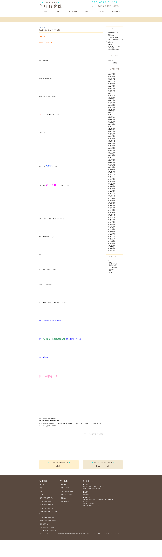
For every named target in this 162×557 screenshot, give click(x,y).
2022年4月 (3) (111, 135)
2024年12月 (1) (111, 92)
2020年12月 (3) (111, 157)
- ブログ (41, 491)
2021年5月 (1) (111, 150)
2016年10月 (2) (111, 238)
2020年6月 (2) (111, 162)
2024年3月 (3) (111, 107)
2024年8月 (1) (111, 99)
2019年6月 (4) (111, 183)
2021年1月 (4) (111, 155)
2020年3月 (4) (111, 167)
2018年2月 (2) (111, 210)
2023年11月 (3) (111, 114)
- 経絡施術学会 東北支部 (46, 527)
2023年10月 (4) (111, 116)
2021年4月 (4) (111, 152)
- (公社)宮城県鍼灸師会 (46, 504)
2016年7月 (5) (111, 243)
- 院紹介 (41, 488)
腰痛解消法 (110, 42)
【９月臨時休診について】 (114, 32)
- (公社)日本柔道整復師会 (46, 517)
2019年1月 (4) (111, 191)
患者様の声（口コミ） (114, 264)
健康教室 (111, 269)
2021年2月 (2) (111, 154)
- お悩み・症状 (64, 488)
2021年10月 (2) (111, 142)
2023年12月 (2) (111, 112)
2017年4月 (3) (111, 228)
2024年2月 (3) (111, 109)
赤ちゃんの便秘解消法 (113, 49)
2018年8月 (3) (111, 200)
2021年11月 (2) (111, 140)
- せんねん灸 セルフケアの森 (47, 530)
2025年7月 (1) (111, 83)
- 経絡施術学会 (43, 524)
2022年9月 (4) (111, 128)
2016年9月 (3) (111, 240)
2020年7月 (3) (111, 160)
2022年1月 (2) (111, 138)
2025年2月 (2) (111, 90)
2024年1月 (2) (111, 111)
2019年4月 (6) (111, 186)
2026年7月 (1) (111, 74)
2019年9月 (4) (111, 178)
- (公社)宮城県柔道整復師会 (47, 520)
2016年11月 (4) (111, 236)
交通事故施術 (116, 11)
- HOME (41, 484)
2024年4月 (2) (111, 105)
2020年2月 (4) (111, 169)
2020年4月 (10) (111, 166)
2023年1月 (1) (111, 124)
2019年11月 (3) (111, 174)
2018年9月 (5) (111, 198)
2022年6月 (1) (111, 133)
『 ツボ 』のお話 (113, 267)
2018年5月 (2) (111, 205)
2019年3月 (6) (111, 188)
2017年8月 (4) (111, 221)
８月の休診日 (111, 36)
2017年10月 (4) (111, 217)
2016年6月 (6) (111, 245)
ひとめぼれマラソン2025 (114, 46)
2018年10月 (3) (111, 197)
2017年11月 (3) (111, 216)
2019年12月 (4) (111, 172)
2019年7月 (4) (111, 181)
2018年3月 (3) (111, 209)
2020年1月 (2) (111, 171)
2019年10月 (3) (111, 176)
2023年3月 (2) (111, 123)
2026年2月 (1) (111, 78)
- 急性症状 (63, 498)
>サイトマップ (43, 534)
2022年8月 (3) (111, 129)
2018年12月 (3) (111, 193)
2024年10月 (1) (111, 95)
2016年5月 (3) (111, 247)
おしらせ (111, 262)
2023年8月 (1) (111, 119)
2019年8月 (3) (111, 179)
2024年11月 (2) (111, 93)
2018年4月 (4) (111, 207)
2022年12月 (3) (111, 126)
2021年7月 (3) (111, 147)
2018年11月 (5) (111, 195)
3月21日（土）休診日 (113, 37)
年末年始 (110, 44)
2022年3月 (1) (111, 136)
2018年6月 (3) (111, 203)
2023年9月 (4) (111, 117)
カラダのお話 (112, 265)
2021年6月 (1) (111, 148)
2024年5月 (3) (111, 104)
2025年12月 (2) (111, 80)
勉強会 (110, 270)
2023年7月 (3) (111, 121)
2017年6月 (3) (111, 224)
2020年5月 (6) (111, 164)
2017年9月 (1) (111, 219)
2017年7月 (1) (111, 222)
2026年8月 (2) (111, 73)
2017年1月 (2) (111, 233)
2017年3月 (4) (111, 229)
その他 (110, 272)
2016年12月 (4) (111, 234)
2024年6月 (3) (111, 102)
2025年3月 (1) (111, 88)
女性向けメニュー (101, 11)
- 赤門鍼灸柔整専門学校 (46, 498)
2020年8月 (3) (111, 159)
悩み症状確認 (73, 11)
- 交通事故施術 (64, 501)
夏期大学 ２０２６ (113, 34)
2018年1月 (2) (111, 212)
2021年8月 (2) (111, 145)
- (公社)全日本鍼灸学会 (46, 508)
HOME (45, 11)
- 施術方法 (63, 484)
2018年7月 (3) (111, 202)
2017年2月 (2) (111, 231)
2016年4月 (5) (111, 248)
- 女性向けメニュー (66, 494)
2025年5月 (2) (111, 85)
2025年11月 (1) (111, 81)
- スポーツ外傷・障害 (66, 491)
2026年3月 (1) (111, 76)
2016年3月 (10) (111, 250)
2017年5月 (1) (111, 226)
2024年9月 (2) (111, 97)
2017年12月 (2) (111, 214)
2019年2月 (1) (111, 190)
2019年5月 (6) (111, 185)
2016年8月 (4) (111, 241)
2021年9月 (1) (111, 143)
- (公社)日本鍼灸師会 (45, 501)
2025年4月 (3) (111, 86)
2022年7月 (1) (111, 131)
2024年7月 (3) (111, 100)
